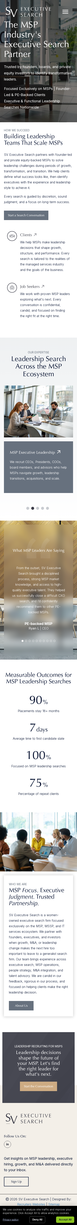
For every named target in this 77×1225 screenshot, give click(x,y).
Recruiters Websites (31, 1204)
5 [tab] (47, 508)
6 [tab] (40, 641)
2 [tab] (32, 508)
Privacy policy (11, 1219)
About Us (21, 1006)
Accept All (65, 1219)
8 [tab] (47, 641)
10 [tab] (54, 641)
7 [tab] (44, 641)
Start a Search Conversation (26, 215)
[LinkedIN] (7, 1144)
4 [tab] (42, 508)
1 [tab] (27, 508)
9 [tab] (51, 641)
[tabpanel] (38, 444)
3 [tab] (37, 508)
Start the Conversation (38, 1086)
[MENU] (65, 11)
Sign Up (16, 1181)
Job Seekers (30, 286)
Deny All (37, 1219)
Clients (26, 235)
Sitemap (54, 1204)
